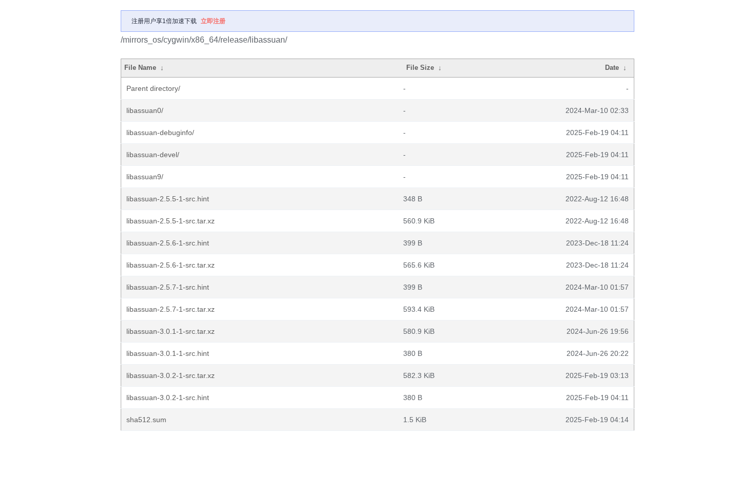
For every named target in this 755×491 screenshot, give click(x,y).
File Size (420, 67)
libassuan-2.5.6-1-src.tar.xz (170, 265)
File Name (140, 67)
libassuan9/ (144, 177)
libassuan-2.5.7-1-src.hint (167, 287)
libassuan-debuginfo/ (160, 132)
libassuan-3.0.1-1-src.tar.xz (170, 331)
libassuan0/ (144, 110)
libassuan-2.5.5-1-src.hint (167, 199)
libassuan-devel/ (152, 154)
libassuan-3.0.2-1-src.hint (167, 397)
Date (612, 67)
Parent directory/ (153, 88)
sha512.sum (146, 420)
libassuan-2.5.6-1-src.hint (167, 243)
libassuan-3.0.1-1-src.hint (167, 353)
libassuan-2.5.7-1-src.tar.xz (170, 309)
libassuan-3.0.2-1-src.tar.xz (170, 375)
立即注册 (213, 21)
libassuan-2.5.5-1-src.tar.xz (170, 221)
